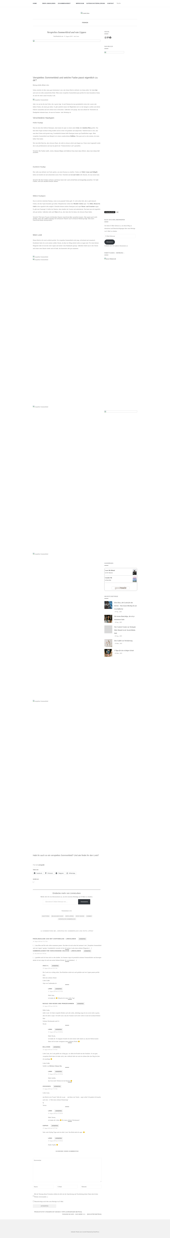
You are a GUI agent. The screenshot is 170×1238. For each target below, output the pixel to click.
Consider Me (108, 578)
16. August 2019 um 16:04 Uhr (50, 1006)
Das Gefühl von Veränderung (123, 641)
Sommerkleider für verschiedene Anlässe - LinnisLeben (57, 951)
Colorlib (84, 1232)
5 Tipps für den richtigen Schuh (124, 650)
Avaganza (47, 1086)
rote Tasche (80, 916)
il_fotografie (41, 865)
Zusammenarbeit (64, 3)
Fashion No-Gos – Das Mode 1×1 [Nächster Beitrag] (81, 1214)
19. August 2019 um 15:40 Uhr (55, 1032)
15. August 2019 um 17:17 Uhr (50, 1089)
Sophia (45, 1125)
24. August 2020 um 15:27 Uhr (40, 941)
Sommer (89, 916)
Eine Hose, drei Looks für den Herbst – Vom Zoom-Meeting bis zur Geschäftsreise (125, 606)
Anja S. (46, 965)
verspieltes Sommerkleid (67, 919)
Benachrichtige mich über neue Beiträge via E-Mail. (49, 1201)
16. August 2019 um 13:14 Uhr (50, 1049)
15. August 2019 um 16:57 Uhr (50, 1128)
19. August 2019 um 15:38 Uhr (55, 1113)
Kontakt (110, 3)
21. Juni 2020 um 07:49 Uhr (39, 953)
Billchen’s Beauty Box (55, 1066)
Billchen (46, 1047)
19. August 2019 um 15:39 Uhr (55, 1074)
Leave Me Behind (110, 570)
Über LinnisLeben (48, 3)
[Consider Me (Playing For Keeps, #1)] (135, 579)
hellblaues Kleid (57, 916)
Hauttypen (45, 916)
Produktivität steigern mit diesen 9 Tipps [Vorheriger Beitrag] (58, 1212)
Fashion (85, 22)
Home (35, 3)
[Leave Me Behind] (135, 572)
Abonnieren (84, 902)
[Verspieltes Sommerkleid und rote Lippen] (66, 55)
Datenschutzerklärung (95, 3)
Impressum (80, 3)
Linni (77, 36)
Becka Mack (108, 580)
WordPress (96, 1232)
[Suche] (136, 3)
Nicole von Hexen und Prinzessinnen (58, 1003)
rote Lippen (69, 916)
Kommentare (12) (67, 911)
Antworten (82, 938)
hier (96, 90)
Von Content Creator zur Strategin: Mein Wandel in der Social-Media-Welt (125, 630)
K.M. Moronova (109, 572)
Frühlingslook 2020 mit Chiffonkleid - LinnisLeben (54, 939)
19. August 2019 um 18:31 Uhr (50, 968)
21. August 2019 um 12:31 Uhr (55, 991)
